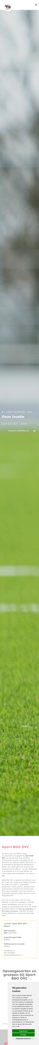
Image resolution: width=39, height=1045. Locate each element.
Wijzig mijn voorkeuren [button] (23, 1038)
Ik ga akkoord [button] (23, 1031)
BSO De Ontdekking (26, 909)
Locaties (9, 412)
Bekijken (7, 940)
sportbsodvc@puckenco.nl (13, 955)
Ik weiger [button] (23, 1035)
